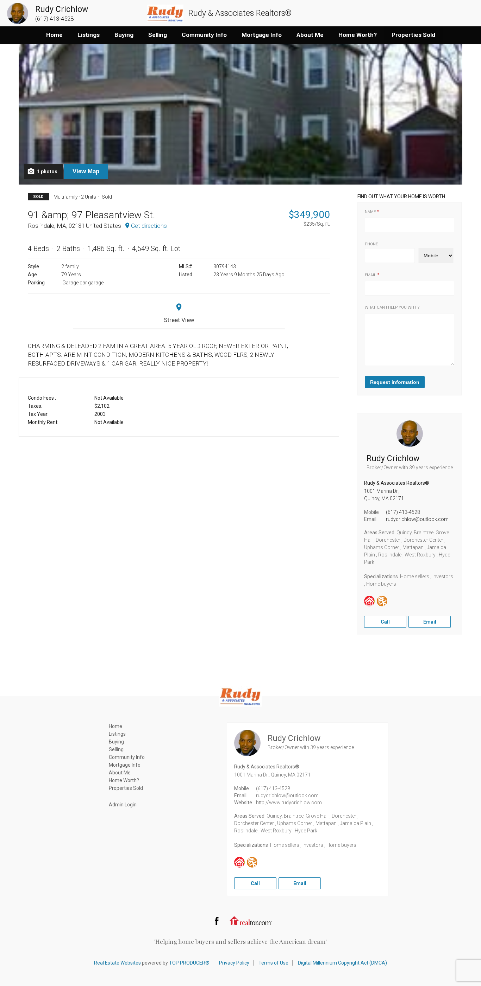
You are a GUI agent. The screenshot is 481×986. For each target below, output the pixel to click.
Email (370, 275)
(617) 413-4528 (403, 512)
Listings (88, 34)
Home (54, 34)
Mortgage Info (262, 34)
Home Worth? (357, 34)
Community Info (204, 34)
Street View (179, 319)
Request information (394, 382)
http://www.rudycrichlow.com (289, 802)
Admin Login (123, 804)
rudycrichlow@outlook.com (417, 519)
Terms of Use (273, 963)
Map (86, 171)
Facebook (217, 921)
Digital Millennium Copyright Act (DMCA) (342, 963)
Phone (371, 244)
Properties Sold (413, 34)
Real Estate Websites (117, 963)
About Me (310, 34)
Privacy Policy (234, 963)
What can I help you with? (392, 307)
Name (370, 212)
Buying (123, 34)
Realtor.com (251, 921)
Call (385, 622)
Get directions (149, 225)
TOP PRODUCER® (189, 963)
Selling (157, 34)
